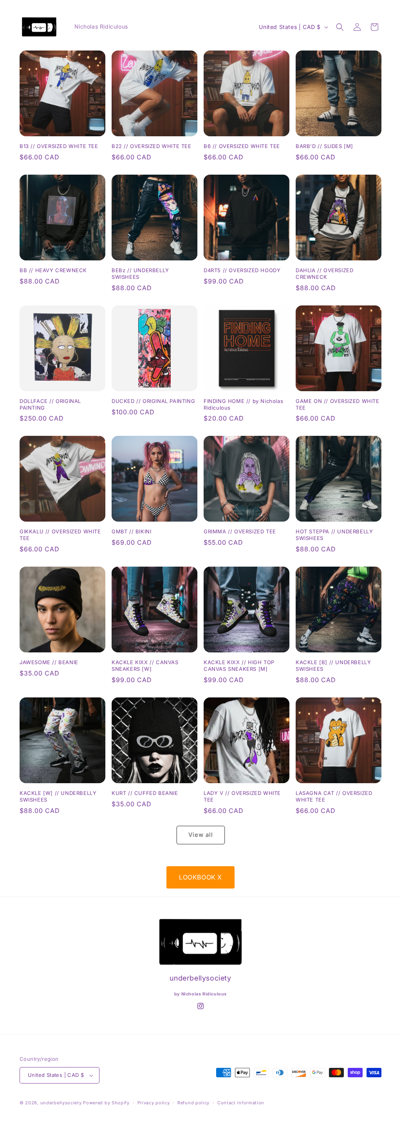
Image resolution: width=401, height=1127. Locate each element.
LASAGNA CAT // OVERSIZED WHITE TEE (334, 796)
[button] (340, 27)
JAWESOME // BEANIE (49, 662)
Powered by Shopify (106, 1102)
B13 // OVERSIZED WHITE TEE (59, 146)
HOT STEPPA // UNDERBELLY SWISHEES (334, 534)
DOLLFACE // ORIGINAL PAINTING (50, 404)
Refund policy (193, 1102)
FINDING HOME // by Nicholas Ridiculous (243, 404)
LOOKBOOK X (200, 877)
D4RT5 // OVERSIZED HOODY (242, 270)
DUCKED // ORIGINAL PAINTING (153, 401)
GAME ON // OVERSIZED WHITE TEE (337, 404)
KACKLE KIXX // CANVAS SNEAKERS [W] (145, 665)
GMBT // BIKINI (131, 531)
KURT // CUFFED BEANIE (145, 793)
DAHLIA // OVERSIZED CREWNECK (324, 273)
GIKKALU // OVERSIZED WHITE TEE (60, 534)
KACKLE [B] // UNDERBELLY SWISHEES (333, 665)
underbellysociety (61, 1102)
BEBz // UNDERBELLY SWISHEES (140, 273)
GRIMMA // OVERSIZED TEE (240, 531)
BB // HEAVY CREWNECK (53, 270)
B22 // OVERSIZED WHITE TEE (151, 146)
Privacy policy (153, 1102)
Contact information (240, 1102)
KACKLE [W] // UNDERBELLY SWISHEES (58, 796)
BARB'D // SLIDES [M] (324, 146)
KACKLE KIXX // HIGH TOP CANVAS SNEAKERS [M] (239, 665)
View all (200, 834)
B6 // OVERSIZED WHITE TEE (242, 146)
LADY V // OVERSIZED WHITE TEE (242, 796)
